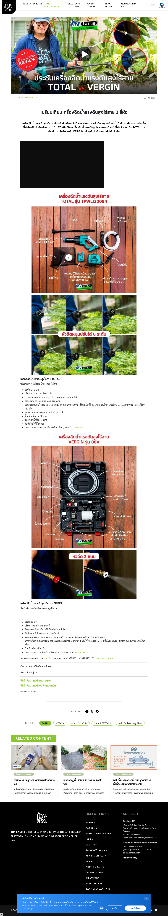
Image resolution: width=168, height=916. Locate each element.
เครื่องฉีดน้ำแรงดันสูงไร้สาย (130, 723)
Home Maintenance (51, 5)
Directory (92, 877)
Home (13, 98)
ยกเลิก (114, 908)
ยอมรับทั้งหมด (135, 908)
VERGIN (60, 723)
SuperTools (78, 427)
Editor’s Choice (96, 872)
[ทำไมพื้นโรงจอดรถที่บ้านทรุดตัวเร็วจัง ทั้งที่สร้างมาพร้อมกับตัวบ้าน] (134, 757)
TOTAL (45, 723)
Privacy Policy (130, 857)
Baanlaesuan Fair (98, 888)
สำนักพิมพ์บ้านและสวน (128, 5)
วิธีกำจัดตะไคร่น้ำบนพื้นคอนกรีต (38, 685)
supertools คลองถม (104, 658)
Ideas (70, 3)
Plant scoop (108, 5)
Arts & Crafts (95, 866)
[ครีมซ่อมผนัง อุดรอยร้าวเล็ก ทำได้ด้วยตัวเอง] (34, 757)
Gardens (38, 3)
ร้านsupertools (102, 723)
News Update (94, 883)
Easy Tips (77, 5)
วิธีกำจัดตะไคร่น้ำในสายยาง (35, 680)
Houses (27, 3)
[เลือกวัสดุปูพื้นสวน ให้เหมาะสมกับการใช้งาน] (84, 757)
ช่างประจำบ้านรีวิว (79, 723)
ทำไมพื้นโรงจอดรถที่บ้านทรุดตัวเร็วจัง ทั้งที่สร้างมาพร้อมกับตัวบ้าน (132, 782)
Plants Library (90, 5)
